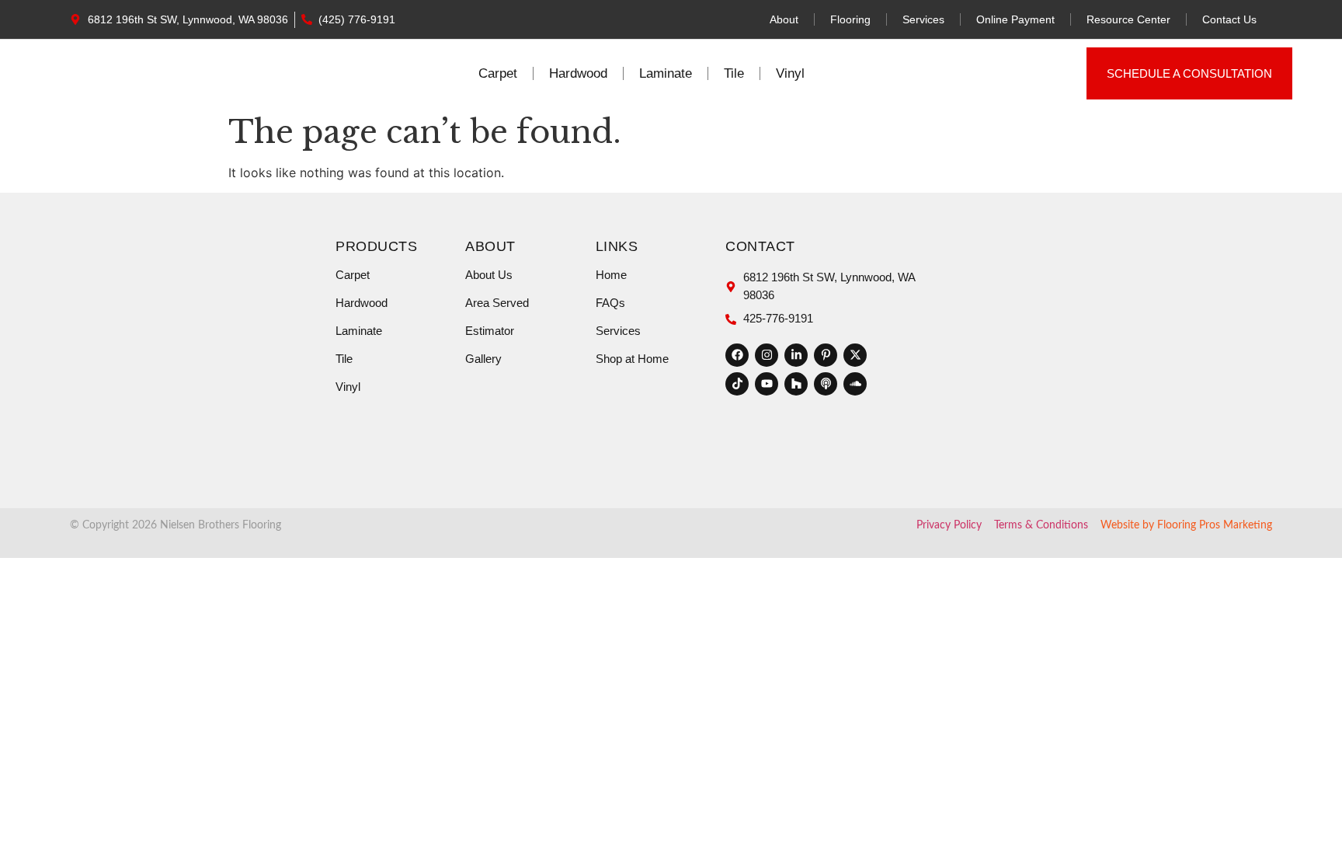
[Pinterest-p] (825, 355)
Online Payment (1015, 19)
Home (611, 274)
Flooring (850, 19)
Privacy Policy (949, 525)
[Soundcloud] (855, 384)
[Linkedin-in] (796, 355)
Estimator (489, 330)
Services (923, 19)
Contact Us (1229, 19)
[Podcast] (825, 384)
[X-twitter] (855, 355)
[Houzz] (796, 384)
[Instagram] (766, 355)
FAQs (610, 302)
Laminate (665, 73)
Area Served (497, 302)
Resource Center (1128, 19)
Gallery (483, 358)
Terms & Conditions (1041, 525)
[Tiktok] (737, 384)
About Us (489, 274)
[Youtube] (766, 384)
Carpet (497, 73)
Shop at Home (632, 358)
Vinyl (790, 73)
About (784, 19)
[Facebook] (737, 355)
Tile (734, 73)
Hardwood (578, 73)
